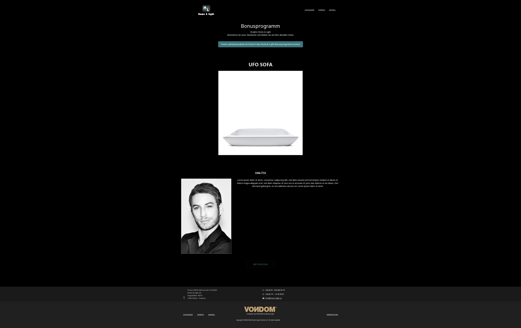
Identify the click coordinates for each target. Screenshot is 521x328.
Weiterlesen (263, 264)
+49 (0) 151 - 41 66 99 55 (274, 294)
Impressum (332, 314)
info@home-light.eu (273, 298)
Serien (321, 10)
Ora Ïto (260, 173)
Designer (309, 10)
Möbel (332, 10)
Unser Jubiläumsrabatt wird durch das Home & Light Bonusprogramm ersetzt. (260, 44)
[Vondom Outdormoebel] (260, 309)
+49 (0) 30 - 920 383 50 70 (275, 290)
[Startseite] (206, 12)
